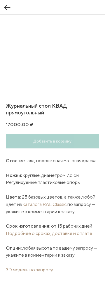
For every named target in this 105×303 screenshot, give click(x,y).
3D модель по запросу (29, 269)
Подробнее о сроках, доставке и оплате (49, 233)
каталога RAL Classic (44, 204)
